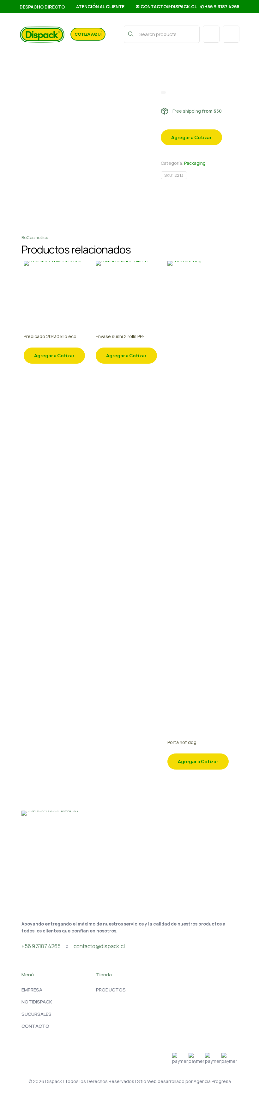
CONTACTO (35, 1026)
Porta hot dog (181, 742)
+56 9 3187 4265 (41, 946)
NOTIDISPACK (36, 1001)
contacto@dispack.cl (99, 946)
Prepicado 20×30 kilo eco (50, 336)
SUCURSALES (36, 1014)
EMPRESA (31, 989)
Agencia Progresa (212, 1081)
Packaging (195, 163)
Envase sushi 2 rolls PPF (120, 336)
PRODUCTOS (111, 989)
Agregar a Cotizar (191, 137)
